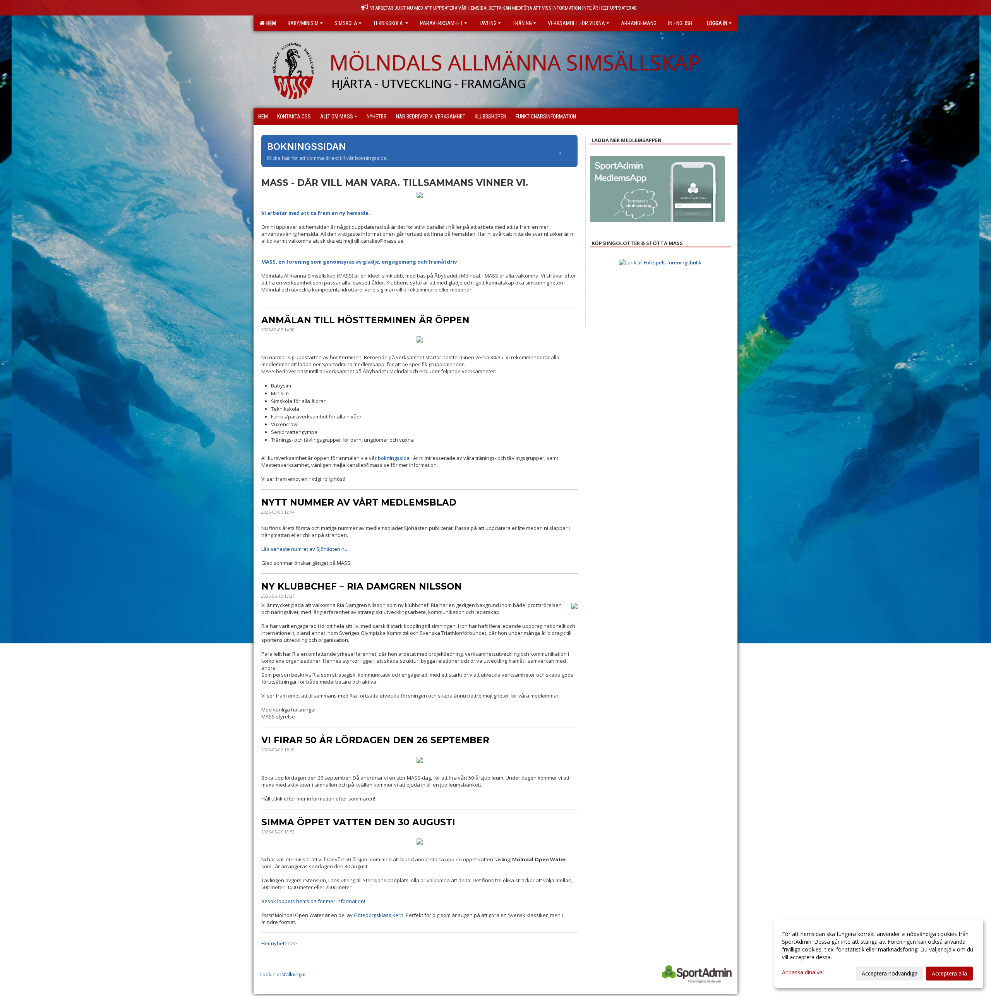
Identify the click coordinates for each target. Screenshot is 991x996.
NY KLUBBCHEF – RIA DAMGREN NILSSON (361, 586)
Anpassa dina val (803, 972)
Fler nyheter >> (279, 943)
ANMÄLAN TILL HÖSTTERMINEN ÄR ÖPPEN (365, 320)
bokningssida (394, 457)
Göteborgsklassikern (378, 915)
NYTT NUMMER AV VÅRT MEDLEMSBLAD (358, 502)
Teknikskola (388, 23)
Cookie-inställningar (282, 974)
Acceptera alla (949, 973)
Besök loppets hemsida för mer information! (313, 901)
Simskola (345, 23)
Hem (270, 23)
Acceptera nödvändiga (889, 973)
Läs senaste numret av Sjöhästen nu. (305, 548)
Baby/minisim (303, 23)
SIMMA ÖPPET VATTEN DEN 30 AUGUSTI (358, 822)
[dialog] (878, 953)
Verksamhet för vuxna (576, 23)
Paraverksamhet (441, 23)
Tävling (488, 23)
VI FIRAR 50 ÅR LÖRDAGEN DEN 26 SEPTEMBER (375, 740)
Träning (522, 23)
